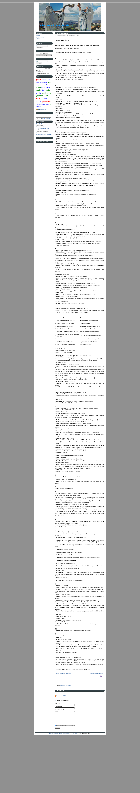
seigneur (39, 85)
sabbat (48, 87)
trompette (38, 102)
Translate (48, 118)
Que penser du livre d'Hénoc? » (97, 673)
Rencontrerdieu (39, 132)
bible (37, 82)
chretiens (38, 104)
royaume (44, 79)
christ (48, 90)
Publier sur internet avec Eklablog (70, 733)
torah (46, 96)
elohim (38, 93)
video (45, 82)
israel (38, 87)
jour (49, 82)
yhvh (43, 90)
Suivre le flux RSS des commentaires (65, 695)
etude (38, 90)
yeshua (38, 106)
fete (45, 99)
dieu (38, 98)
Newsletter (38, 40)
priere (61, 685)
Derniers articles (40, 37)
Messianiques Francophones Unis (44, 134)
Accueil (38, 35)
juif (51, 104)
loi (43, 93)
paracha (45, 85)
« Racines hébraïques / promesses (63, 673)
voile (48, 79)
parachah (46, 101)
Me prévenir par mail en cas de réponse (65, 725)
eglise (43, 104)
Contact (38, 38)
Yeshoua (43, 87)
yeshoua (39, 96)
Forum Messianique (40, 126)
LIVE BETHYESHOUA (41, 144)
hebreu (69, 685)
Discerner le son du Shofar (57, 25)
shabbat (47, 93)
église (41, 82)
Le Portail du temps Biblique (42, 128)
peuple (47, 104)
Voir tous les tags (42, 109)
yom (42, 99)
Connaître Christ (40, 123)
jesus (38, 79)
